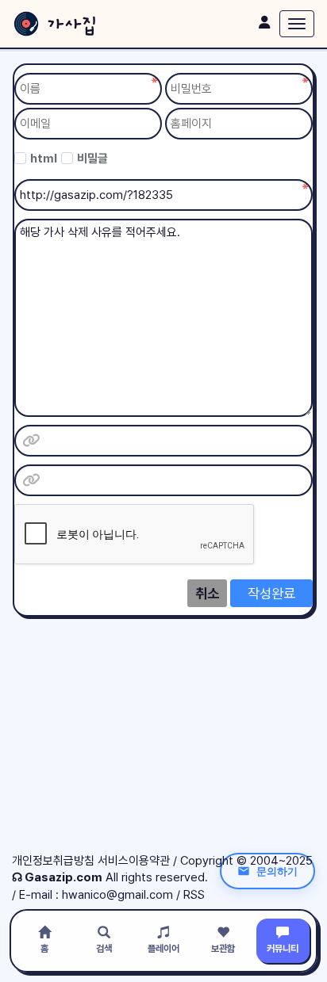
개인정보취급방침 (53, 861)
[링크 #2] (31, 480)
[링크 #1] (31, 441)
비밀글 (92, 158)
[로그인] (264, 22)
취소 (207, 593)
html (43, 158)
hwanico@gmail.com (117, 895)
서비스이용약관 (134, 861)
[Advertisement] (163, 742)
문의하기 (277, 871)
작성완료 (271, 593)
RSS (194, 895)
